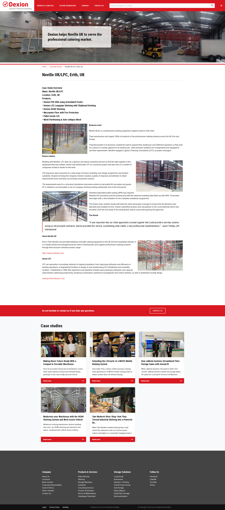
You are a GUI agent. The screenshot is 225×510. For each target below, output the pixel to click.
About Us (45, 476)
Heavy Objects (119, 490)
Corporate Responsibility (52, 485)
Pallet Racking (83, 476)
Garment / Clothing (121, 482)
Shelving (81, 479)
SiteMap (66, 507)
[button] (221, 5)
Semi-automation (120, 496)
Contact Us (99, 6)
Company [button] (85, 6)
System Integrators (67, 6)
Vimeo (152, 485)
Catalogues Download (86, 496)
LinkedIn (153, 479)
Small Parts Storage (121, 493)
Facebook (154, 476)
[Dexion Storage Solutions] (17, 6)
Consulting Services (86, 488)
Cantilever (82, 485)
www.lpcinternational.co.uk (53, 278)
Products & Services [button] (45, 6)
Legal (44, 507)
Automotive (118, 479)
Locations (46, 479)
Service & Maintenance (87, 493)
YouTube (153, 482)
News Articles (47, 482)
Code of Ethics (48, 488)
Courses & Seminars (86, 490)
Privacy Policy (54, 507)
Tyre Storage (119, 488)
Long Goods (118, 476)
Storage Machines (85, 482)
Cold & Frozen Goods (122, 485)
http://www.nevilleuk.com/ (53, 253)
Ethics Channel (48, 490)
